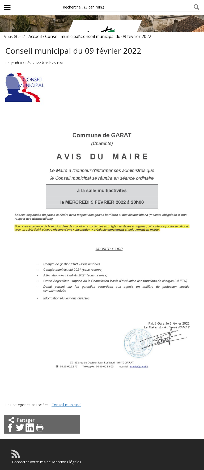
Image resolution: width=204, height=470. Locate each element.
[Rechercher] (195, 7)
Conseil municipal (62, 36)
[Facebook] (10, 432)
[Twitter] (20, 432)
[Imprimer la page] (39, 432)
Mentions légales (66, 461)
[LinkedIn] (30, 432)
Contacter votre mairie (31, 461)
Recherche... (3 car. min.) (83, 7)
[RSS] (15, 456)
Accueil (35, 36)
